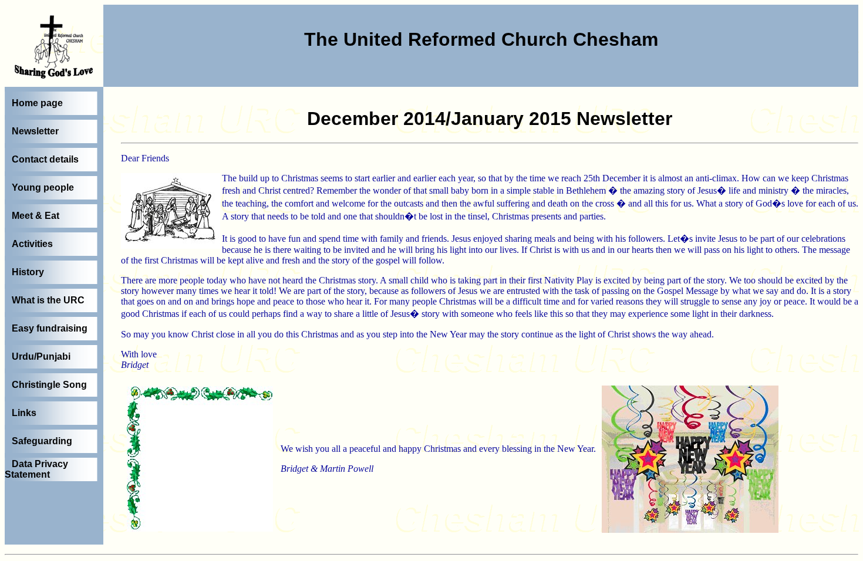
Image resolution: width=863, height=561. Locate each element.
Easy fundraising (49, 328)
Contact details (45, 159)
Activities (32, 244)
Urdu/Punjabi (41, 356)
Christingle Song (49, 385)
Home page (37, 103)
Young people (43, 187)
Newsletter (35, 131)
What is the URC (48, 300)
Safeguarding (42, 441)
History (28, 272)
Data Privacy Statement (36, 469)
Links (24, 413)
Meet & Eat (35, 216)
